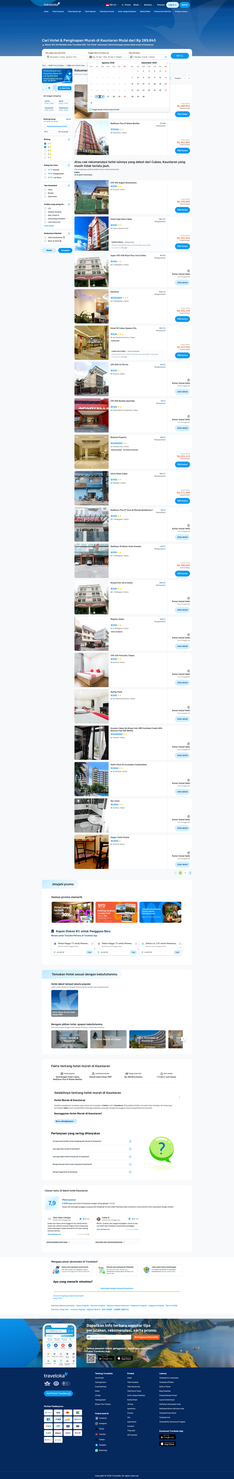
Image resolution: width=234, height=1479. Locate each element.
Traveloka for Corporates (169, 1378)
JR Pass (130, 1404)
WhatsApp (103, 1450)
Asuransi (130, 1426)
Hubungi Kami (100, 1382)
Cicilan (98, 1395)
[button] (172, 5)
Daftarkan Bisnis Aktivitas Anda (171, 1409)
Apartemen (131, 1422)
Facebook (103, 1418)
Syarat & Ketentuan (167, 1400)
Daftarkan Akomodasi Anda (170, 1404)
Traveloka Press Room (167, 1413)
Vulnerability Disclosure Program (172, 1422)
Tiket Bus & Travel (134, 1391)
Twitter (102, 1440)
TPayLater (131, 1431)
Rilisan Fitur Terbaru (103, 1404)
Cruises (130, 1413)
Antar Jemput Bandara (136, 1395)
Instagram (103, 1423)
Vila (128, 1417)
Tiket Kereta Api (133, 1387)
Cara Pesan (99, 1378)
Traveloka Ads (164, 1417)
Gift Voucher (132, 1435)
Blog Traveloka (165, 1391)
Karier (97, 1391)
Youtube (102, 1434)
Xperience (131, 1409)
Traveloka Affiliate (166, 1382)
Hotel (129, 1378)
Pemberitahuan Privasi (168, 1395)
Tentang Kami (100, 1400)
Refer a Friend (164, 1387)
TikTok (101, 1429)
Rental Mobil (132, 1400)
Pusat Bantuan (100, 1387)
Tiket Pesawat (132, 1382)
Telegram (102, 1445)
